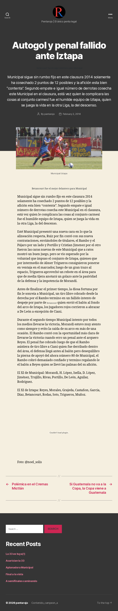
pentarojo (49, 114)
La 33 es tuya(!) (15, 553)
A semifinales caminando (21, 581)
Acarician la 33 (15, 560)
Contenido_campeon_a (44, 602)
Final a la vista (14, 574)
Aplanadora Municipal (19, 567)
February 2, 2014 (72, 114)
